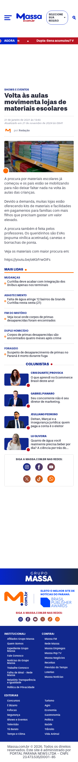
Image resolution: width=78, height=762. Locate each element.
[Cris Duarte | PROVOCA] (16, 377)
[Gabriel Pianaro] (16, 398)
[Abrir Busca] (74, 18)
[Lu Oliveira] (16, 442)
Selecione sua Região (56, 17)
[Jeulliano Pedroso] (16, 420)
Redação (24, 130)
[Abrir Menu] (8, 17)
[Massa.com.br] (29, 17)
